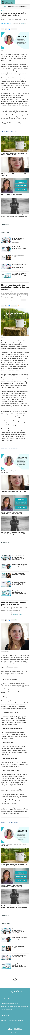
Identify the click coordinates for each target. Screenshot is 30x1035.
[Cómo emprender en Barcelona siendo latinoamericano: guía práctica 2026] (6, 240)
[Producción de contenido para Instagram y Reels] (6, 249)
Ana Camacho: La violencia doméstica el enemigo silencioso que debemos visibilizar (14, 215)
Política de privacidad (23, 1006)
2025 (20, 614)
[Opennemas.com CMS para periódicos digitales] (15, 1030)
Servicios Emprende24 (6, 1009)
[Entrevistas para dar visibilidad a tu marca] (6, 257)
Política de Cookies (13, 1003)
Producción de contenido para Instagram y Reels (19, 247)
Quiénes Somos (5, 1003)
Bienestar (23, 23)
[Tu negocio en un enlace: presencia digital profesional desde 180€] (6, 275)
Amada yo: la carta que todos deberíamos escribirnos (13, 471)
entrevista (15, 614)
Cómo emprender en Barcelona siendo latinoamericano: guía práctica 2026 (18, 240)
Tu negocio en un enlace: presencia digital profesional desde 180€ (19, 274)
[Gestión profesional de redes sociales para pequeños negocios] (6, 266)
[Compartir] (2, 29)
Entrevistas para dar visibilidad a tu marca (18, 256)
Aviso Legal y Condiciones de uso (9, 1006)
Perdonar (23, 300)
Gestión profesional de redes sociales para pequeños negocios (17, 6)
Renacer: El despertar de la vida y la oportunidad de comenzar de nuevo (11, 195)
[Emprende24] (8, 2)
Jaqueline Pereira (6, 23)
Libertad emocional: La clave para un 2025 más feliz (13, 174)
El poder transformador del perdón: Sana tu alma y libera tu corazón (14, 154)
